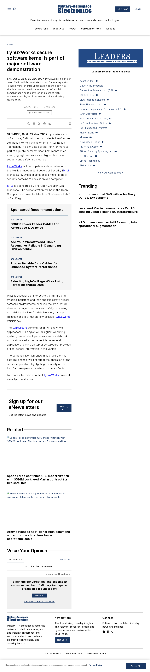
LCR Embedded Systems (93, 127)
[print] (70, 123)
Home (10, 44)
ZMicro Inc (86, 165)
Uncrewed (58, 29)
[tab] (15, 559)
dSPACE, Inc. (87, 95)
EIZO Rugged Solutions (92, 99)
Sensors (110, 29)
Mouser (84, 137)
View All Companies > (110, 172)
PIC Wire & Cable (89, 146)
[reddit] (44, 123)
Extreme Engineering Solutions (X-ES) (101, 109)
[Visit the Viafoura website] (64, 574)
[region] (39, 567)
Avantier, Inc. (87, 80)
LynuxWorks (14, 166)
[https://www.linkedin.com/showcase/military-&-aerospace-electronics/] (107, 631)
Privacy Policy (95, 665)
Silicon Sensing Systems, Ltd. (96, 151)
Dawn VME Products (91, 85)
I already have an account (39, 601)
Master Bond (87, 132)
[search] (15, 9)
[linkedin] (34, 123)
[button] (9, 9)
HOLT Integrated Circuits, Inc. (96, 118)
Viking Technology (90, 160)
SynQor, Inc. (87, 156)
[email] (49, 123)
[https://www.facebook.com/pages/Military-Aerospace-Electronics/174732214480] (103, 631)
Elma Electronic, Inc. (91, 104)
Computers (41, 29)
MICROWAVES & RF (74, 654)
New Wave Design (90, 142)
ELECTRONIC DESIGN (96, 654)
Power (72, 29)
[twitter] (39, 123)
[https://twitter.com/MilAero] (111, 631)
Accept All (135, 666)
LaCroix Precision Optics (93, 123)
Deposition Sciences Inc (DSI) (97, 90)
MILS (66, 170)
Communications (91, 29)
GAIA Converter (88, 113)
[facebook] (28, 123)
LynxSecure (20, 327)
